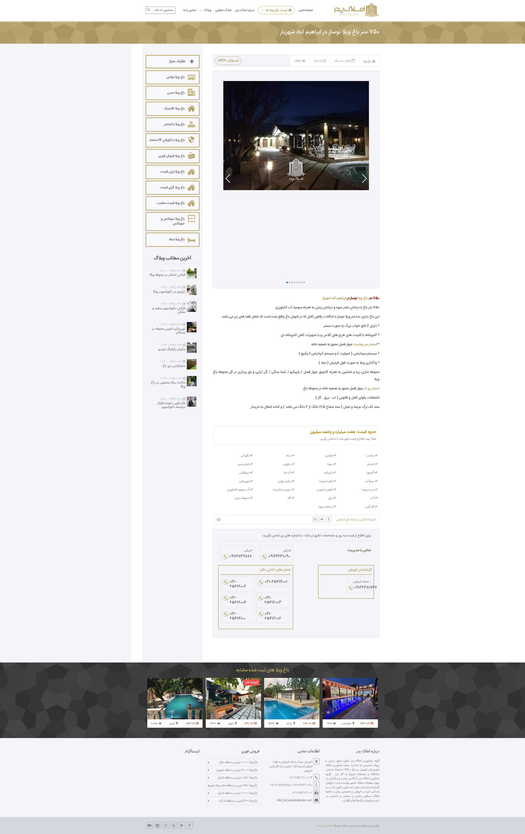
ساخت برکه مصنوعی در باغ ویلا (168, 383)
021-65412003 (273, 600)
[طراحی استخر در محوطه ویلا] (191, 273)
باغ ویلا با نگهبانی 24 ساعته (167, 140)
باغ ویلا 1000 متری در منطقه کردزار (237, 793)
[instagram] (165, 825)
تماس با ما (189, 10)
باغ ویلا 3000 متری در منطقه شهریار (236, 770)
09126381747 (361, 587)
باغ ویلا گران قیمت (172, 187)
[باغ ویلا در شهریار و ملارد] (356, 10)
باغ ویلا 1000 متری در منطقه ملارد (238, 762)
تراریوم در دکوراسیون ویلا (169, 291)
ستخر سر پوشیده (364, 344)
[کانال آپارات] (149, 825)
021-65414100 (238, 616)
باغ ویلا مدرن (176, 93)
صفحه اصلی (305, 10)
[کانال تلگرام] (157, 825)
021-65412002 (238, 584)
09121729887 (240, 556)
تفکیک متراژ (177, 61)
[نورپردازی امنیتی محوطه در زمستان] (191, 327)
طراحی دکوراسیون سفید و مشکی (169, 309)
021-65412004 (238, 600)
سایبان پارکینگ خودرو (171, 348)
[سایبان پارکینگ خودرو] (191, 348)
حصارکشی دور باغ (174, 365)
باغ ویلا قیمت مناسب (171, 203)
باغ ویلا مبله (177, 239)
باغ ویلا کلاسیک (174, 108)
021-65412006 (273, 616)
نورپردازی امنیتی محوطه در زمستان (168, 330)
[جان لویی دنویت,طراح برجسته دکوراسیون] (191, 401)
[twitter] (181, 825)
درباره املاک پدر (244, 10)
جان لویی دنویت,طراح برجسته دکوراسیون (171, 404)
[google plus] (173, 825)
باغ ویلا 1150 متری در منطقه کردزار (237, 777)
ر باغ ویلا (363, 298)
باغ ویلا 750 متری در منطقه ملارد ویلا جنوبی (232, 785)
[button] (364, 178)
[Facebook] (189, 825)
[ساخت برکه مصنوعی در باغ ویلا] (191, 381)
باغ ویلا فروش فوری (171, 156)
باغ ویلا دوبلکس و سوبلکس (173, 221)
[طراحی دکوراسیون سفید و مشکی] (191, 307)
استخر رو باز (371, 388)
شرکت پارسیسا (325, 825)
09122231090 (279, 556)
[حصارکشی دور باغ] (191, 364)
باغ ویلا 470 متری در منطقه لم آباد (238, 800)
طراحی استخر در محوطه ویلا (167, 274)
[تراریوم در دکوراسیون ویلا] (191, 290)
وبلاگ (207, 10)
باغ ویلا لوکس (175, 77)
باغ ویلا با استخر (174, 124)
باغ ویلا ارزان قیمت (172, 172)
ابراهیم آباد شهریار (334, 298)
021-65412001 (276, 582)
